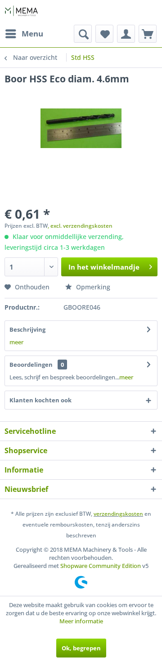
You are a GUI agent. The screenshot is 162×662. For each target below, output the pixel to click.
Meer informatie (81, 621)
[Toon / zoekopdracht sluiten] (83, 34)
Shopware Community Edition (100, 566)
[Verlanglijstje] (104, 34)
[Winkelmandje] (148, 34)
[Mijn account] (126, 34)
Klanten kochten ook (40, 400)
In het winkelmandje (104, 266)
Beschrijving (27, 329)
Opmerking (92, 287)
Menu (32, 33)
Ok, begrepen (81, 648)
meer (16, 342)
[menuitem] (24, 34)
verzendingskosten (118, 514)
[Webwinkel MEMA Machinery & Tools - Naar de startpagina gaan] (21, 12)
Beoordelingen (31, 364)
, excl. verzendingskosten (80, 226)
